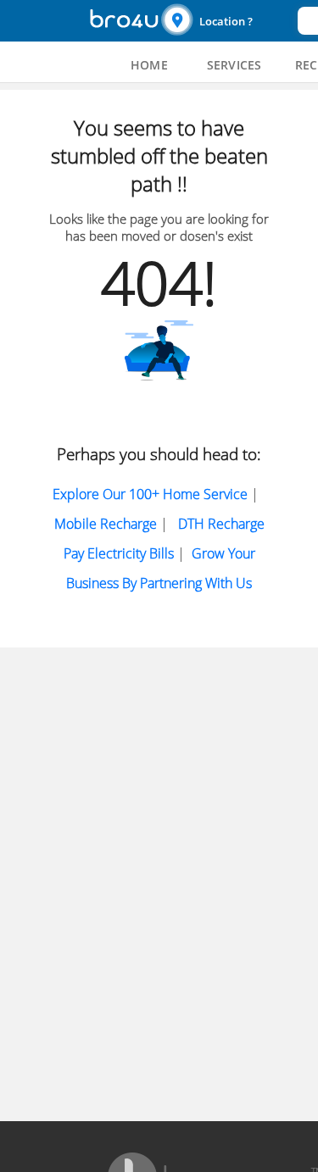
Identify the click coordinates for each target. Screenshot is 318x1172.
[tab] (149, 65)
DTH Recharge (221, 523)
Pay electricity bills (119, 553)
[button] (227, 20)
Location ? (226, 21)
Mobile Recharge (105, 523)
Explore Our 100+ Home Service (150, 494)
